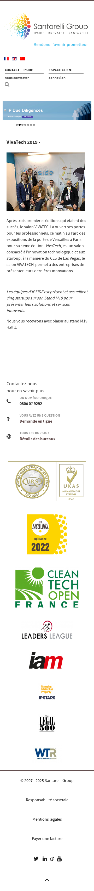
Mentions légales (47, 819)
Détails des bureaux (37, 438)
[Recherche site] (8, 84)
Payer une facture (47, 838)
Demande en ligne (36, 421)
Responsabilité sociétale (47, 800)
